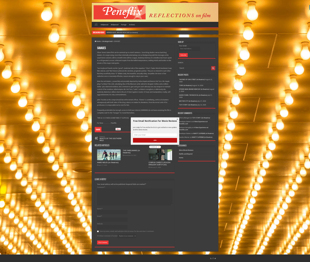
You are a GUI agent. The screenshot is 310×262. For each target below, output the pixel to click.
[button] (155, 120)
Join (155, 140)
